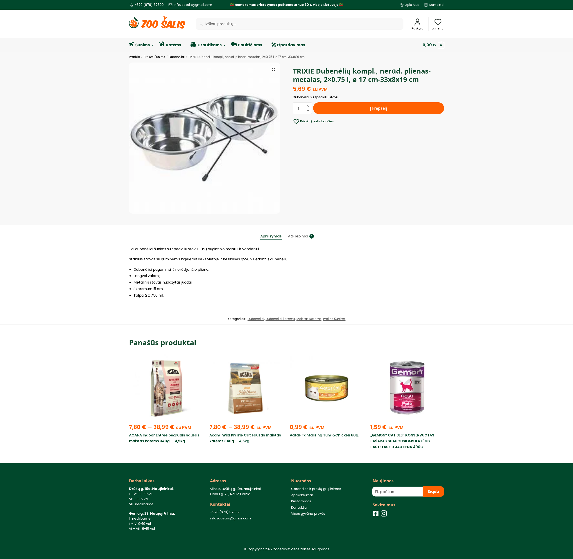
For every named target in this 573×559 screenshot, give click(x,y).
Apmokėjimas (302, 495)
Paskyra (418, 28)
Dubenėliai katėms (280, 319)
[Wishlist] (196, 361)
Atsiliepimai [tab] (298, 236)
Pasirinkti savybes (166, 457)
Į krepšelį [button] (326, 457)
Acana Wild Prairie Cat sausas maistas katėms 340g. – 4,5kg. (245, 438)
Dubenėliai (177, 57)
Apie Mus (412, 4)
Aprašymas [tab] (271, 236)
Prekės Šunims (154, 57)
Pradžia (134, 57)
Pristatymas (301, 501)
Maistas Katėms (309, 319)
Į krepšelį (378, 108)
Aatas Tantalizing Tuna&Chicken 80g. (324, 435)
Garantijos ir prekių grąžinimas (316, 488)
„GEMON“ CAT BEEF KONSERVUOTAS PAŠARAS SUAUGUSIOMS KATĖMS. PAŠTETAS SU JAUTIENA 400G (402, 441)
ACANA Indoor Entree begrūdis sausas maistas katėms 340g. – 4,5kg (164, 438)
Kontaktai (436, 4)
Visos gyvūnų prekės (308, 513)
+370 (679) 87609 (149, 4)
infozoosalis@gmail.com (193, 4)
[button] (273, 69)
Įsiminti (438, 28)
